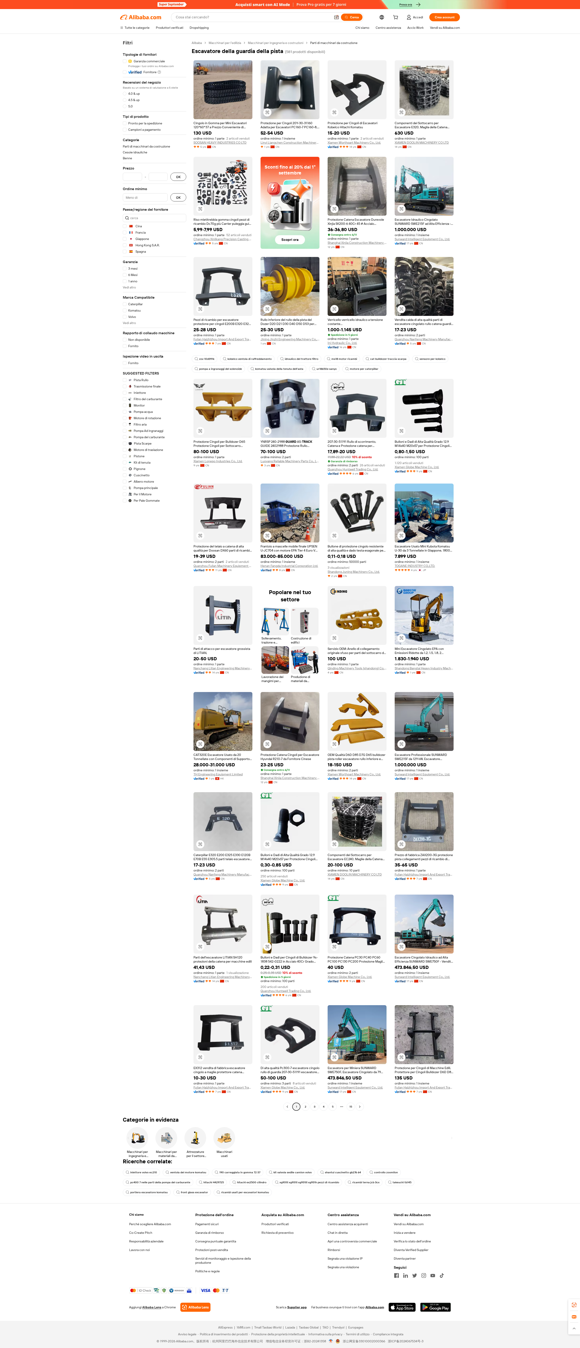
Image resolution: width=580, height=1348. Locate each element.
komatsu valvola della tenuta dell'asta (279, 368)
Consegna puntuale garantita (215, 1241)
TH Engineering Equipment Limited (218, 774)
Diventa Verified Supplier (411, 1250)
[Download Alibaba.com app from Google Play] (435, 1307)
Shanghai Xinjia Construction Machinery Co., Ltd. (357, 242)
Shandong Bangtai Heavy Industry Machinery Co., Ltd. (424, 668)
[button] (336, 17)
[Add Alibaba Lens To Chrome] (195, 1307)
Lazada (290, 1327)
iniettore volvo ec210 (143, 1172)
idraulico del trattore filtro (301, 359)
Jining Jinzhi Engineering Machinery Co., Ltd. (290, 339)
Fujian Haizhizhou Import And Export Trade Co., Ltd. (222, 339)
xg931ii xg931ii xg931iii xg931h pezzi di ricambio (309, 1182)
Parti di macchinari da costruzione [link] (334, 43)
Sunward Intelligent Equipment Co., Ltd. (422, 239)
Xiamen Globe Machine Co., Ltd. (417, 467)
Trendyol (338, 1327)
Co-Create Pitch (140, 1232)
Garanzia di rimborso (209, 1232)
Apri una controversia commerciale (352, 1241)
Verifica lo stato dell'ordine (412, 1241)
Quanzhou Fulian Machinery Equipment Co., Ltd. (222, 566)
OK (178, 177)
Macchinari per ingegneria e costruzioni (275, 43)
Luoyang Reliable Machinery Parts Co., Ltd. (290, 461)
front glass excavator (194, 1192)
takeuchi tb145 (402, 1182)
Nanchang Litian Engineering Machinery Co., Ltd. (222, 668)
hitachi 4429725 (213, 1182)
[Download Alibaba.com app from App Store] (402, 1307)
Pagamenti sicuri (207, 1224)
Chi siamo (136, 1214)
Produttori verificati (275, 1224)
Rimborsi (334, 1250)
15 (350, 1106)
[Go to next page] (360, 1107)
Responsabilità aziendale (146, 1241)
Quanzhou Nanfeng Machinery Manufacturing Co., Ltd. (424, 339)
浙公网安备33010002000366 (364, 1341)
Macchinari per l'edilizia (225, 43)
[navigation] (154, 575)
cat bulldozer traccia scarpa (388, 359)
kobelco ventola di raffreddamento (249, 359)
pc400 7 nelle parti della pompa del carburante (160, 1182)
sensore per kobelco (432, 359)
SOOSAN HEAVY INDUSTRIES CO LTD (219, 142)
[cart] (396, 18)
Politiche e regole (207, 1271)
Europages (355, 1327)
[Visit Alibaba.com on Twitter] (414, 1275)
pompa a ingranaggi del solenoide (220, 368)
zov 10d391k (206, 359)
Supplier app (297, 1307)
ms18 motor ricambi (344, 359)
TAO (325, 1327)
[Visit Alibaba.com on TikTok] (442, 1275)
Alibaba (197, 43)
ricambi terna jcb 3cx (365, 1182)
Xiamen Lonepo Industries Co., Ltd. (217, 461)
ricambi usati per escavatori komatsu (245, 1192)
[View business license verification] (331, 1341)
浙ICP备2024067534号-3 (405, 1341)
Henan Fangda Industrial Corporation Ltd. (289, 566)
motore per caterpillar (364, 368)
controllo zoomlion (386, 1172)
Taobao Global (309, 1327)
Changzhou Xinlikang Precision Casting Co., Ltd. (222, 239)
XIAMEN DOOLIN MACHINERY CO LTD (422, 142)
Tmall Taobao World (267, 1327)
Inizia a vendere (405, 1232)
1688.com (243, 1327)
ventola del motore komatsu (188, 1172)
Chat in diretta (338, 1232)
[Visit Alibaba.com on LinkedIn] (405, 1275)
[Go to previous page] (287, 1107)
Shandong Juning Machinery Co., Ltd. (354, 572)
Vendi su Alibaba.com (409, 1224)
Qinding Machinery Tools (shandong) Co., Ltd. (357, 668)
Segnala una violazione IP (345, 1258)
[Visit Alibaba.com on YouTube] (432, 1275)
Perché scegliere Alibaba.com (150, 1224)
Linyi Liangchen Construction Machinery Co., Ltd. (290, 142)
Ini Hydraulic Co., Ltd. (342, 343)
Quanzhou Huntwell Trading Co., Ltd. (353, 469)
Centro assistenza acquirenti (348, 1224)
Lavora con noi (139, 1250)
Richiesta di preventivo (277, 1232)
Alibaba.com (374, 1307)
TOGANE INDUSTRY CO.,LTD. (415, 566)
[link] (574, 1305)
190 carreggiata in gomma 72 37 (239, 1172)
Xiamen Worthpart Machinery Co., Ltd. (354, 142)
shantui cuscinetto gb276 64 (343, 1172)
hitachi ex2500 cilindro (251, 1182)
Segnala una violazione (343, 1267)
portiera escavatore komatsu (149, 1192)
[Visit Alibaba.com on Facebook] (396, 1275)
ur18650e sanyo (327, 368)
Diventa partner (405, 1258)
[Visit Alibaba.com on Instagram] (423, 1275)
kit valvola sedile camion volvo (292, 1172)
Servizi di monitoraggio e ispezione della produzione (223, 1260)
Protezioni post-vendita (211, 1250)
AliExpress (225, 1327)
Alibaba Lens (151, 1307)
